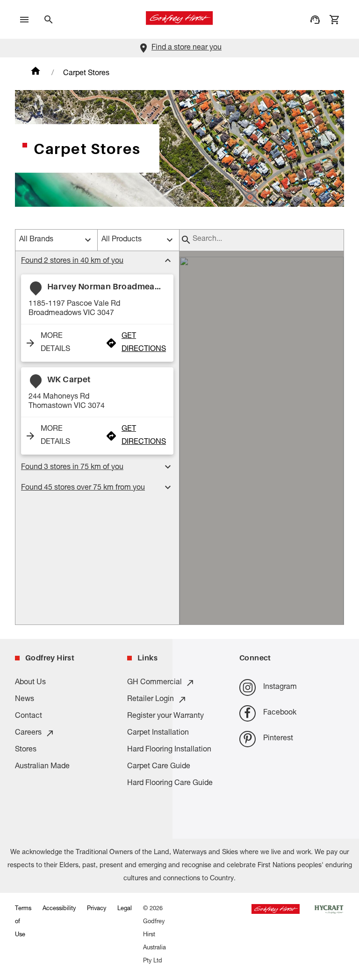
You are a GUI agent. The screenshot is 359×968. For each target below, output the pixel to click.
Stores (25, 750)
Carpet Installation (158, 733)
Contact (28, 716)
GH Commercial (154, 683)
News (24, 699)
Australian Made (42, 767)
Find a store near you (186, 48)
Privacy (96, 909)
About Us (30, 683)
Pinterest (278, 739)
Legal (124, 909)
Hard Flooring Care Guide (170, 783)
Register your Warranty (165, 716)
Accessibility (59, 909)
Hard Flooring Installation (169, 750)
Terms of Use (23, 922)
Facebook (279, 713)
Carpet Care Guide (158, 767)
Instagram (280, 687)
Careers (28, 733)
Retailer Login (150, 699)
